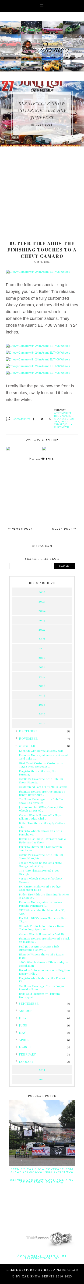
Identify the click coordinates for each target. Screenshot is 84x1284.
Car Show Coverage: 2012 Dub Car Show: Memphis (41, 856)
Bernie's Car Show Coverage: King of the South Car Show (42, 1181)
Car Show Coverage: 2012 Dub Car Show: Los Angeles (41, 800)
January (26, 1061)
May (22, 1032)
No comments (21, 419)
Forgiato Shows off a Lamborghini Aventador (41, 848)
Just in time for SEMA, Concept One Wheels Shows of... (41, 808)
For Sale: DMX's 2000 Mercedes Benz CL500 (43, 919)
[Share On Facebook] (33, 419)
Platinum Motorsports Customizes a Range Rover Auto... (42, 793)
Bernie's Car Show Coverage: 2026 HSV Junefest (42, 111)
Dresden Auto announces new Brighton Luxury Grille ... (44, 971)
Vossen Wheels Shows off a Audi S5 (41, 934)
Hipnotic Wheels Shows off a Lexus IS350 (41, 955)
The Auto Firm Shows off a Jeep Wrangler (39, 872)
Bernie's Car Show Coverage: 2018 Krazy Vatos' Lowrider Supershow (42, 1170)
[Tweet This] (42, 419)
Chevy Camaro (61, 423)
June (23, 1025)
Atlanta (59, 418)
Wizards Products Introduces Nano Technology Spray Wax (41, 927)
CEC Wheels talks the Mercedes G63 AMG (42, 911)
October (27, 746)
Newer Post (22, 529)
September (29, 1003)
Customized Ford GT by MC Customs (43, 787)
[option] (42, 113)
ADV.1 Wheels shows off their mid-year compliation (44, 963)
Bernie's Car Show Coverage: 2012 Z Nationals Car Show (42, 840)
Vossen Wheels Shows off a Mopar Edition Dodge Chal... (41, 816)
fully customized (63, 425)
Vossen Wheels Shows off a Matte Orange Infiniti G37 (40, 864)
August (25, 1011)
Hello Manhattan (61, 1269)
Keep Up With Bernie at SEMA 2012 (41, 750)
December (28, 731)
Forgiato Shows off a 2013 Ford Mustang (38, 772)
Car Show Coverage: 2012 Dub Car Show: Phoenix (41, 780)
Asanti (66, 415)
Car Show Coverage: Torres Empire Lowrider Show (42, 987)
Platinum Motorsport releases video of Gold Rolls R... (43, 756)
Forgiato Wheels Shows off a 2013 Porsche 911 (40, 832)
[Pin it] (50, 419)
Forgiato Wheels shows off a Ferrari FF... (42, 979)
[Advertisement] (42, 191)
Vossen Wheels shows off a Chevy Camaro (41, 879)
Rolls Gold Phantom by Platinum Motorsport (39, 995)
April (24, 1040)
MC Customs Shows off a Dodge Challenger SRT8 (40, 887)
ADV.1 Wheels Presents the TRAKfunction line (42, 1257)
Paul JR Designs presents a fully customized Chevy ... (39, 947)
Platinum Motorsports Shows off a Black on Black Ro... (44, 939)
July (23, 1018)
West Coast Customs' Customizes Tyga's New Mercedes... (41, 764)
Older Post (62, 529)
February (27, 1054)
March (25, 1047)
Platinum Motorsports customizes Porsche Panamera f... (40, 903)
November (28, 738)
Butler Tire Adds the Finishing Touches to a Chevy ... (44, 895)
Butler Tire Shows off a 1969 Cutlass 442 (42, 824)
